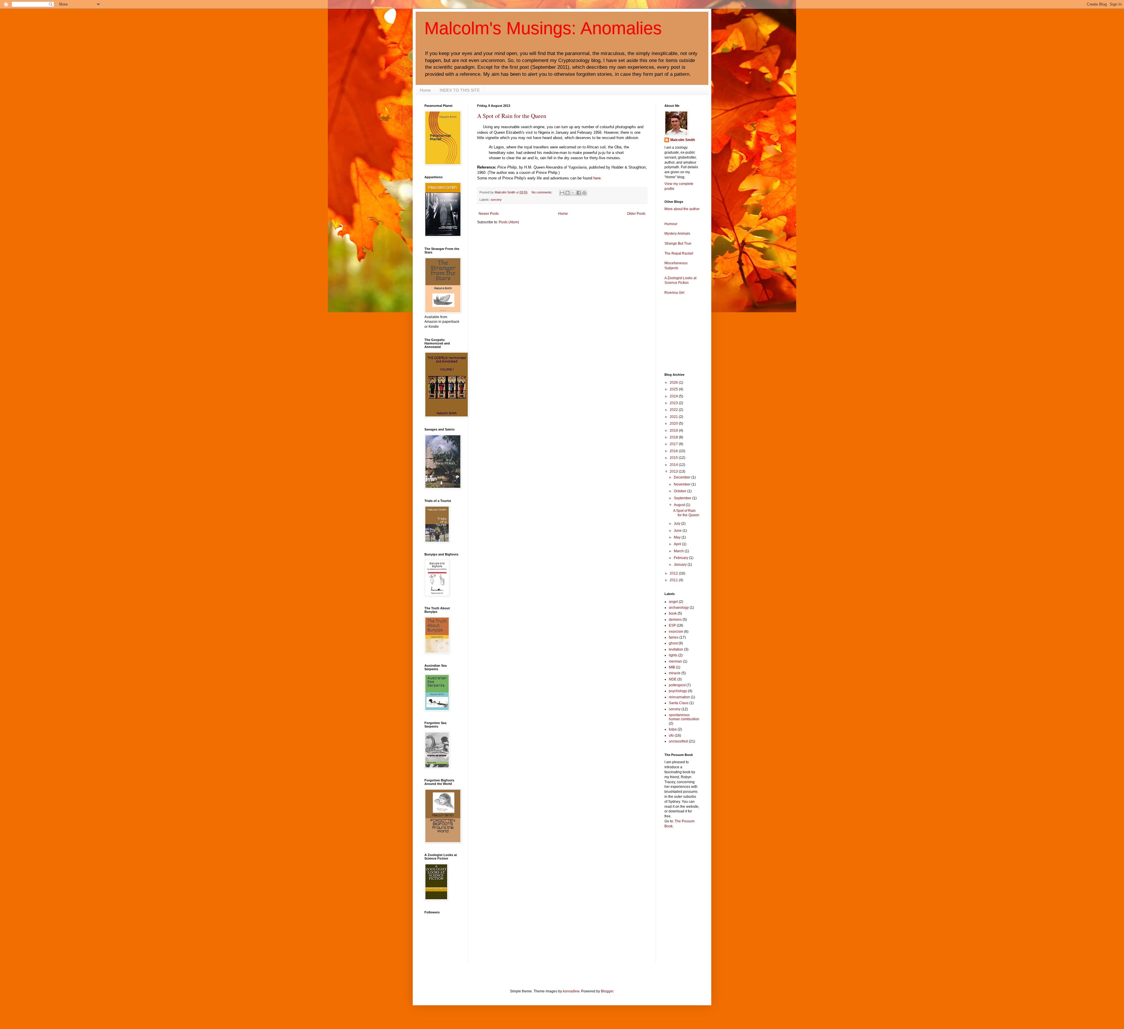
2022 (674, 410)
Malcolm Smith (682, 140)
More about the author (682, 209)
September (683, 498)
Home (425, 90)
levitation (676, 649)
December (682, 477)
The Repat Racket (678, 253)
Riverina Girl (674, 293)
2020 (674, 423)
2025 (674, 389)
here (597, 178)
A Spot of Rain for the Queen (511, 116)
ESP (672, 625)
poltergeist (677, 685)
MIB (672, 667)
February (681, 558)
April (678, 544)
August (680, 505)
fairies (673, 637)
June (678, 531)
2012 (674, 573)
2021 (674, 417)
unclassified (678, 741)
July (677, 524)
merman (675, 661)
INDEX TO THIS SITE (460, 90)
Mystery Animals (677, 233)
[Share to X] (573, 193)
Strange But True (677, 243)
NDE (672, 679)
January (681, 564)
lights (673, 655)
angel (673, 602)
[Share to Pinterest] (584, 193)
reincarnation (679, 697)
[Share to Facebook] (579, 193)
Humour (670, 224)
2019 (674, 430)
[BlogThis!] (567, 193)
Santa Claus (678, 703)
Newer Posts (489, 214)
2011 (674, 580)
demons (675, 620)
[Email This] (562, 193)
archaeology (679, 608)
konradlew (571, 991)
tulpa (673, 729)
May (677, 537)
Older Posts (636, 214)
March (679, 551)
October (680, 491)
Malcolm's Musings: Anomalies (543, 28)
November (682, 484)
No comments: (542, 192)
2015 (674, 458)
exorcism (676, 632)
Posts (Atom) (509, 222)
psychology (678, 691)
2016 (674, 451)
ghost (673, 643)
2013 (674, 471)
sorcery (496, 199)
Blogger (607, 991)
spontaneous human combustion (684, 717)
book (673, 613)
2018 (674, 437)
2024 (674, 396)
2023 (674, 403)
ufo (671, 735)
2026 (674, 382)
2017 (674, 444)
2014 (674, 465)
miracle (675, 673)
